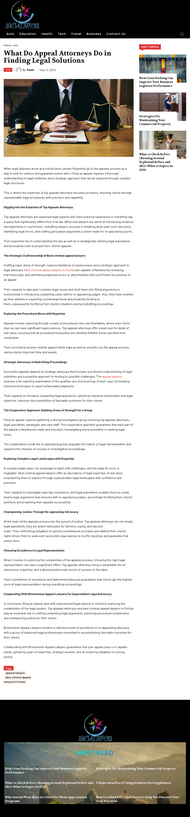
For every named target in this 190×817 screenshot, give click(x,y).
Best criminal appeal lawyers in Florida (49, 270)
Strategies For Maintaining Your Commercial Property (155, 120)
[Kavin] (19, 70)
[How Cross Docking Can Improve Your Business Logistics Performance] (162, 69)
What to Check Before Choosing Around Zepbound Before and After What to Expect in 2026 (156, 162)
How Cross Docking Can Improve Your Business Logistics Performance (156, 82)
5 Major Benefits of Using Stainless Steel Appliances (133, 783)
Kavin (30, 70)
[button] (181, 33)
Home (7, 45)
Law (16, 45)
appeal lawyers (112, 376)
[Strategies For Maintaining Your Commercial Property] (162, 107)
